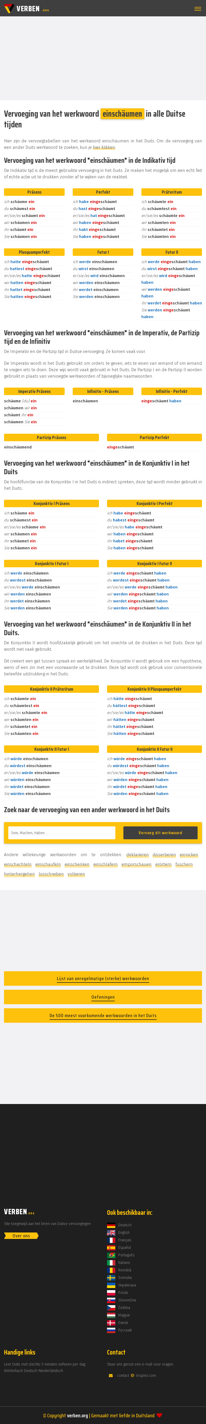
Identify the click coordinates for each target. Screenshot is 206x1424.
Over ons (21, 1235)
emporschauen (137, 864)
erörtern (163, 864)
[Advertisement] (103, 57)
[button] (196, 9)
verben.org (77, 1415)
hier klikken (104, 147)
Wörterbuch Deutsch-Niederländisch (33, 1370)
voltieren (76, 874)
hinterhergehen (19, 874)
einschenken (77, 864)
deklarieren (137, 854)
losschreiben (51, 874)
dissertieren (164, 854)
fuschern (184, 864)
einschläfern (105, 864)
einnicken (189, 854)
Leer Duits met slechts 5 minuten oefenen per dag (44, 1364)
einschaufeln (48, 864)
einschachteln (18, 864)
